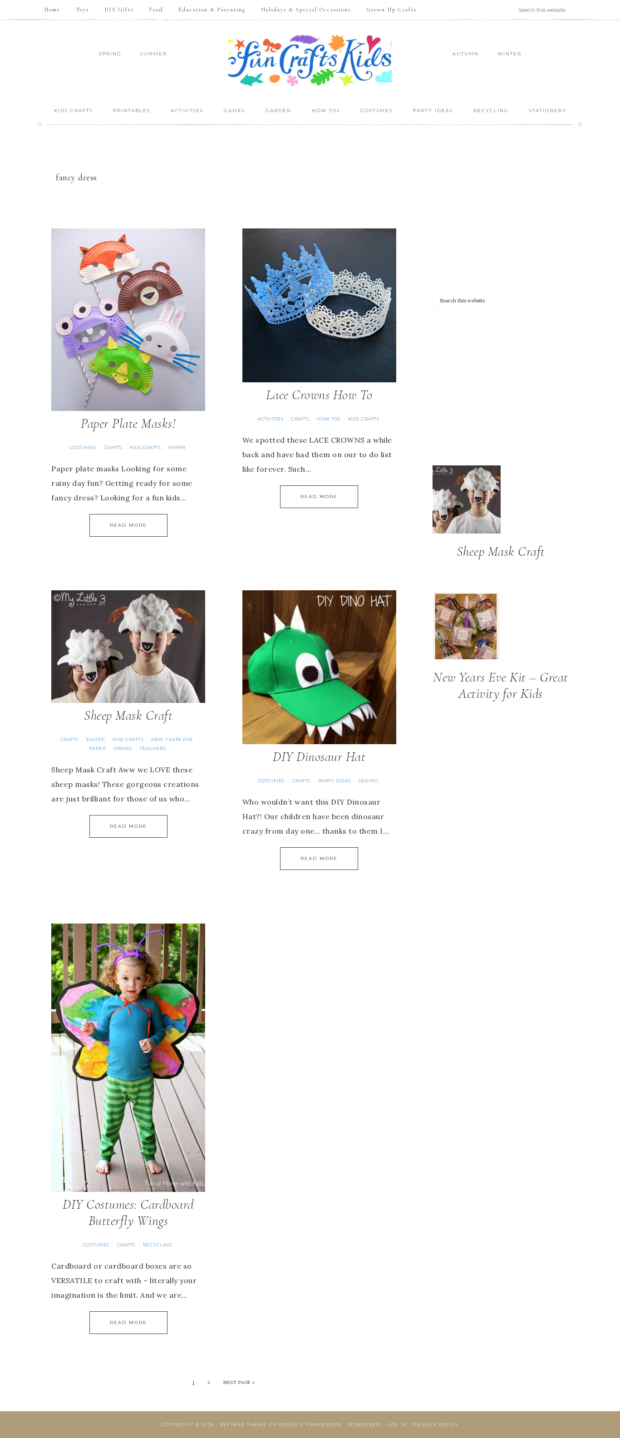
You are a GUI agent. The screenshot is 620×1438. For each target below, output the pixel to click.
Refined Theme (243, 1424)
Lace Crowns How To (319, 394)
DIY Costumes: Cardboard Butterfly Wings (128, 1212)
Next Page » (239, 1382)
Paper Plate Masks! (128, 423)
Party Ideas (334, 781)
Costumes (82, 447)
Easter (95, 739)
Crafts (113, 447)
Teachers (153, 748)
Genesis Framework (310, 1424)
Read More (128, 525)
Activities (270, 419)
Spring (122, 748)
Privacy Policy (435, 1424)
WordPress (365, 1424)
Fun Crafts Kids (310, 59)
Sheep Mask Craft (128, 715)
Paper (177, 447)
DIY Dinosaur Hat (319, 756)
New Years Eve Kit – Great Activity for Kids (500, 685)
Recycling (157, 1245)
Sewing (368, 781)
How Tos (328, 419)
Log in (398, 1424)
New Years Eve (172, 739)
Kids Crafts (145, 447)
